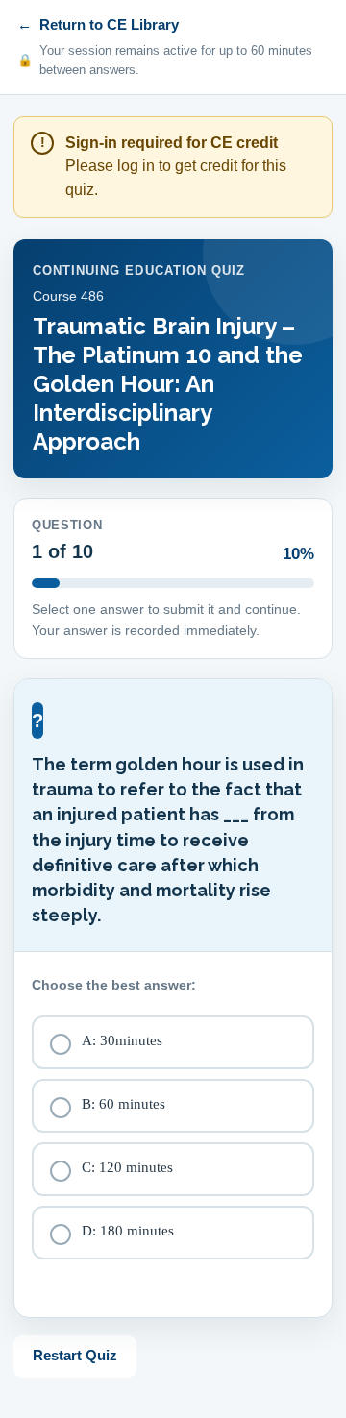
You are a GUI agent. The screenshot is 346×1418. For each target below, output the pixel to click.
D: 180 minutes (128, 1230)
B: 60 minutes (123, 1104)
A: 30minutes (122, 1040)
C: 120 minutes (127, 1167)
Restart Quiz (75, 1355)
